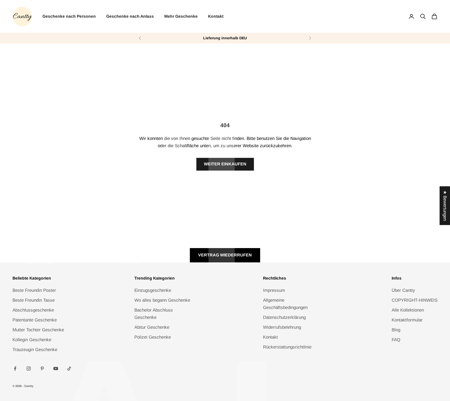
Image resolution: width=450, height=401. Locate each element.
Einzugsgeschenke (152, 290)
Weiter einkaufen (225, 164)
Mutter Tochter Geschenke (38, 329)
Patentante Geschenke (34, 320)
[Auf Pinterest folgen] (42, 368)
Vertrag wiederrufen (225, 255)
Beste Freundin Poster (34, 290)
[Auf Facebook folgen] (15, 368)
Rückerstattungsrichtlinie (287, 347)
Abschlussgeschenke (33, 310)
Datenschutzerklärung (284, 317)
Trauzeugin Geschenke (34, 349)
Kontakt (215, 16)
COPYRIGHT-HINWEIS (415, 300)
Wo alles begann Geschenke (162, 300)
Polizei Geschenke (152, 337)
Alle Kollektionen (408, 310)
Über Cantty (403, 290)
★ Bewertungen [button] (444, 205)
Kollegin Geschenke (31, 339)
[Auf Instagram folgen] (28, 368)
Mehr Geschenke (181, 16)
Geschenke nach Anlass (130, 16)
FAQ (396, 339)
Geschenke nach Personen (69, 16)
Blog (396, 329)
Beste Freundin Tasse (33, 300)
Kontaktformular (407, 320)
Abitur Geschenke (151, 327)
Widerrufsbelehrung (282, 327)
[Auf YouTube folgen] (55, 368)
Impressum (274, 290)
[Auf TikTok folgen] (69, 368)
